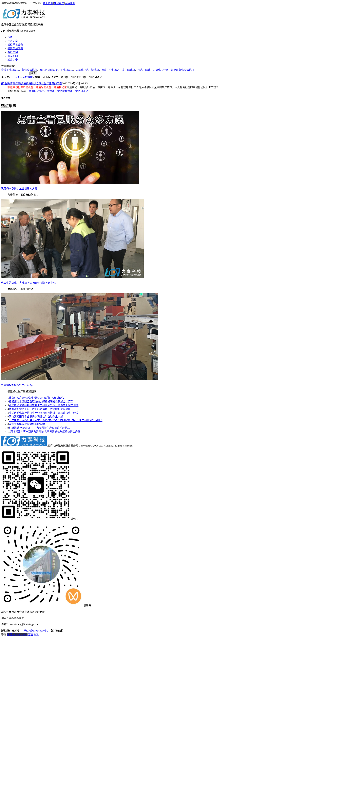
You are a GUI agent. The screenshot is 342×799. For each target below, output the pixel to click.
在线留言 (59, 3)
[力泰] (24, 17)
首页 (10, 37)
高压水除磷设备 (49, 69)
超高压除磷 (144, 69)
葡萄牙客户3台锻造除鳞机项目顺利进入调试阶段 (36, 397)
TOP (36, 634)
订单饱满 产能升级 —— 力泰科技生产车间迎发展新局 (39, 428)
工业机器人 (66, 69)
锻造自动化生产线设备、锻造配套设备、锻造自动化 (58, 91)
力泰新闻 (13, 56)
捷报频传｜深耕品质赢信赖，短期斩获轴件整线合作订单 (41, 401)
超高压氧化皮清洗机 (182, 69)
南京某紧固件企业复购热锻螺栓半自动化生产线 (36, 416)
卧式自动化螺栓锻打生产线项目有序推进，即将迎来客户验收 (43, 412)
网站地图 (70, 3)
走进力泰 (13, 41)
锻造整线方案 (15, 48)
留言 (30, 634)
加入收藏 (48, 3)
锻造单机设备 (15, 44)
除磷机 (131, 69)
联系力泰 (13, 59)
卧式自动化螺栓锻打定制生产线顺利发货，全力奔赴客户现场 (43, 405)
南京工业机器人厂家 (113, 69)
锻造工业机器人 (10, 69)
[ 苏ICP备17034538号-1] (35, 630)
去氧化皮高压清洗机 (87, 69)
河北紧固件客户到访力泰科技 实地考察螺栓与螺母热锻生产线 (45, 431)
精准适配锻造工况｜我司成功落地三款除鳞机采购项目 (40, 409)
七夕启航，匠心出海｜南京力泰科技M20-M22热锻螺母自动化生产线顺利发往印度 (55, 420)
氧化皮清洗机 (29, 69)
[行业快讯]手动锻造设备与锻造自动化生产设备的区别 (31, 83)
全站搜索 (27, 77)
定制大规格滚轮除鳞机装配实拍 (27, 424)
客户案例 (13, 52)
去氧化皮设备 (160, 69)
